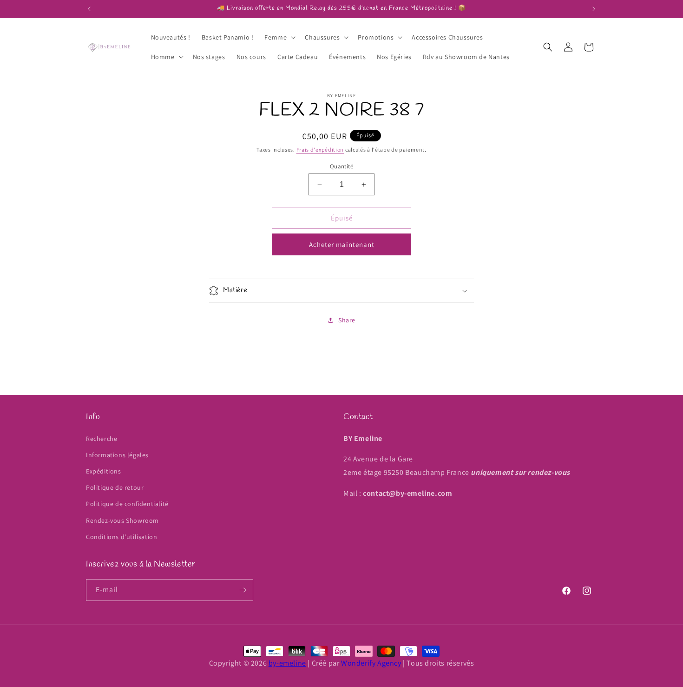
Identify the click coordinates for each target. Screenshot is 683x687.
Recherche (101, 438)
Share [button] (346, 320)
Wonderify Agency (371, 663)
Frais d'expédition (320, 149)
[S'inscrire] (242, 590)
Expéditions (103, 471)
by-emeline (287, 663)
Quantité (341, 166)
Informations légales (117, 455)
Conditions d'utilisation (121, 537)
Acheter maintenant (341, 244)
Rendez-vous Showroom (122, 520)
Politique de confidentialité (127, 504)
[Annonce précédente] (89, 9)
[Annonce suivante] (594, 9)
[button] (279, 37)
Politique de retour (115, 487)
